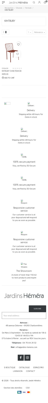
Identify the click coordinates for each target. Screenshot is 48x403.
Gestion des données (13, 387)
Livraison (17, 371)
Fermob (5, 68)
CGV (28, 387)
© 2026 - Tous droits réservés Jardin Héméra (21, 380)
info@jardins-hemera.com (26, 347)
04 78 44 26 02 (29, 342)
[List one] (3, 32)
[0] (45, 2)
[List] (6, 32)
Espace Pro (38, 367)
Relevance (38, 32)
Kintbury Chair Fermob (11, 71)
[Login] (39, 2)
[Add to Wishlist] (17, 54)
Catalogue (24, 367)
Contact (30, 371)
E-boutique (9, 367)
